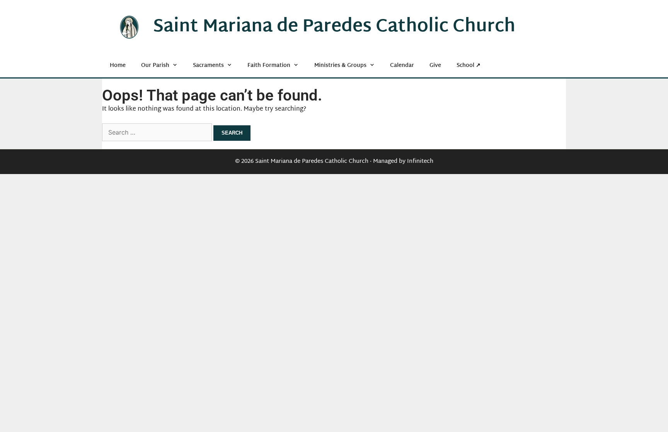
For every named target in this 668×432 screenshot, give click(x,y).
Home (118, 65)
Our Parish (155, 65)
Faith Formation (268, 65)
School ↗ (469, 65)
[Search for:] (157, 133)
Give (435, 65)
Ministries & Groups (340, 65)
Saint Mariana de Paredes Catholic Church (334, 27)
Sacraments (208, 65)
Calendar (402, 65)
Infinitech (420, 161)
